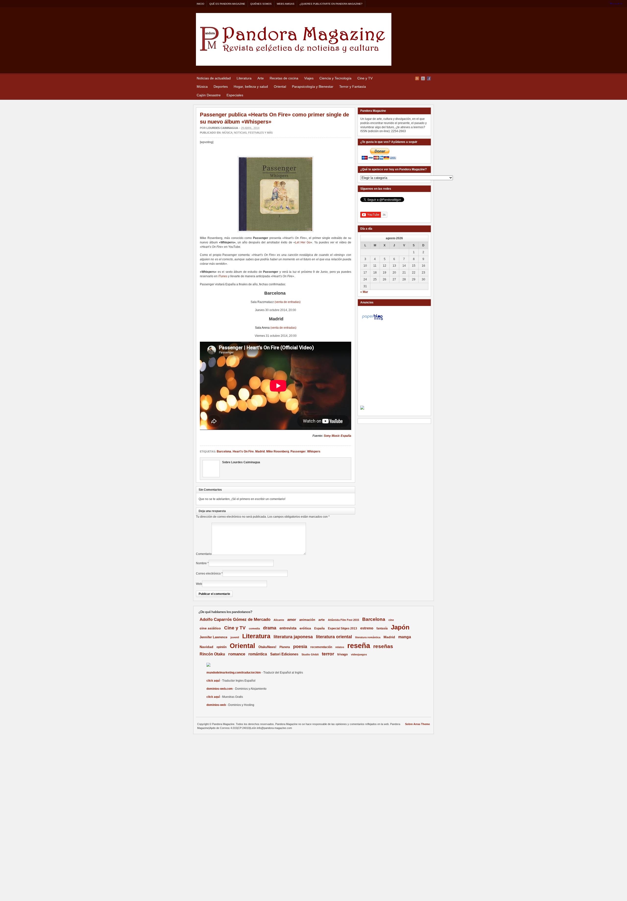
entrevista (287, 628)
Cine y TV (365, 78)
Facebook (429, 78)
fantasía (382, 628)
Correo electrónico (208, 573)
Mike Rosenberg (277, 451)
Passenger (298, 451)
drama (269, 628)
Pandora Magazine (293, 39)
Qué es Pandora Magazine (227, 3)
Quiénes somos (261, 3)
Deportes (221, 86)
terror (328, 653)
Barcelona (224, 451)
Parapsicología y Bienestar (312, 86)
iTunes (222, 276)
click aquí (213, 680)
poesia (300, 646)
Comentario (204, 554)
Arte (260, 78)
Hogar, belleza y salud (251, 86)
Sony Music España (337, 436)
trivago (342, 654)
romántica (257, 654)
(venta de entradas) (288, 302)
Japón (400, 627)
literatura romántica (367, 637)
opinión (222, 647)
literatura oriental (334, 636)
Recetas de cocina (284, 78)
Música (202, 86)
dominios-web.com (219, 688)
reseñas (383, 646)
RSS (417, 78)
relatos (339, 647)
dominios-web (216, 705)
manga (404, 637)
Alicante (279, 619)
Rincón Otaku (212, 654)
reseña (358, 645)
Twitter (423, 78)
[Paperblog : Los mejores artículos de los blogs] (372, 320)
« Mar (364, 292)
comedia (254, 628)
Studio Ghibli (310, 654)
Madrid (260, 451)
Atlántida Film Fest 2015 (343, 619)
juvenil (234, 637)
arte (321, 620)
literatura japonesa (293, 636)
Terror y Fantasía (352, 86)
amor (291, 619)
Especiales (235, 95)
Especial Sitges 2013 (342, 628)
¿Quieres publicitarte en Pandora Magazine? (331, 3)
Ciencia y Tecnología (335, 78)
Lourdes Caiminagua (222, 127)
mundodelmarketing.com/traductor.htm (233, 672)
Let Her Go (303, 242)
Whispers (313, 451)
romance (236, 654)
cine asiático (210, 628)
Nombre (201, 563)
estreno (366, 628)
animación (307, 620)
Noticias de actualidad (214, 78)
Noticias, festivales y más (253, 132)
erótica (305, 628)
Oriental (280, 86)
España (319, 628)
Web (199, 584)
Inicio (200, 3)
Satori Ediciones (284, 654)
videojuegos (359, 654)
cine (391, 619)
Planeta (284, 647)
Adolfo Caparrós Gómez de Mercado (235, 619)
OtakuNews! (267, 647)
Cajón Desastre (209, 95)
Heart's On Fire (243, 451)
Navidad (206, 647)
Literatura (244, 78)
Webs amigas (285, 3)
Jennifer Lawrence (213, 637)
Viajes (309, 78)
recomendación (321, 647)
